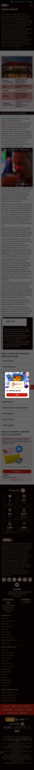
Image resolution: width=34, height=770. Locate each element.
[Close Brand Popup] (27, 374)
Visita (17, 395)
